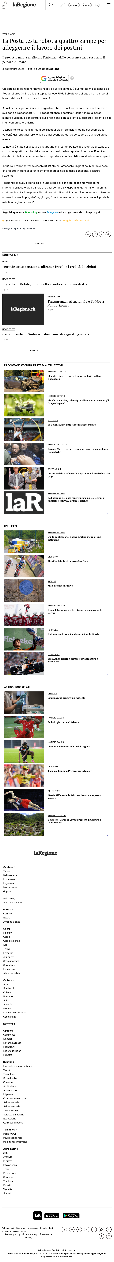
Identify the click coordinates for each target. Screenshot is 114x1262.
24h (5, 1152)
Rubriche (9, 1061)
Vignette (7, 1189)
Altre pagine (10, 1148)
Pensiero (8, 996)
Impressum (33, 1228)
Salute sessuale (11, 1106)
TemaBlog (9, 1129)
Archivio (7, 1156)
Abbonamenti (8, 1228)
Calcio (6, 936)
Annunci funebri (20, 1231)
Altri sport (8, 957)
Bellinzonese (10, 875)
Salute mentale (11, 1102)
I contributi (9, 1046)
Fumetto (7, 1185)
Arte (5, 984)
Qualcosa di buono (13, 1122)
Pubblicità (6, 1231)
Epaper (86, 5)
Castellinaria (9, 1016)
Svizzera (8, 898)
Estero (7, 909)
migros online (28, 228)
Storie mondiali (11, 961)
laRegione (53, 68)
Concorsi (8, 1177)
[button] (64, 1229)
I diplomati (8, 1094)
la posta (17, 228)
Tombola (8, 1181)
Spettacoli (8, 988)
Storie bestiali (10, 1078)
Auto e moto (10, 1090)
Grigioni (7, 891)
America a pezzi (11, 921)
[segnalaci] (62, 5)
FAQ (51, 1228)
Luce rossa (9, 969)
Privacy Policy (13, 1234)
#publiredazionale (12, 1137)
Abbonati (74, 5)
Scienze (7, 1000)
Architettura (9, 1086)
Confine (7, 913)
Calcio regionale (11, 940)
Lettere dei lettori (12, 1050)
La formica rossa (12, 1042)
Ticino (6, 871)
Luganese (8, 883)
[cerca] (51, 5)
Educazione (9, 1118)
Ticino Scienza (11, 1110)
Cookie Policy (30, 1234)
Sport (7, 928)
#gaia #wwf (9, 1133)
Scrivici (7, 1193)
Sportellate (9, 965)
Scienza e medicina (13, 1114)
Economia (9, 1023)
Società (7, 1004)
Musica (7, 1008)
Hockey (7, 932)
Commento (9, 1034)
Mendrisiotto (10, 887)
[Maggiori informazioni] (72, 78)
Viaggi (6, 1070)
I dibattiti (7, 1054)
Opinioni (8, 1030)
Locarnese (9, 879)
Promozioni (9, 1173)
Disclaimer (21, 1228)
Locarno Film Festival (14, 1012)
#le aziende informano (15, 1141)
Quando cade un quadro (16, 1098)
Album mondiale (11, 973)
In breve (7, 1160)
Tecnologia (9, 1074)
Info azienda (10, 1165)
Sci (5, 944)
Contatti (43, 1228)
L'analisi (7, 1038)
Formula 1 (8, 952)
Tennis (6, 948)
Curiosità (8, 1082)
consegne (7, 228)
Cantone (8, 867)
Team (6, 1169)
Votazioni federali (12, 902)
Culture (8, 980)
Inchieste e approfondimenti (18, 1066)
